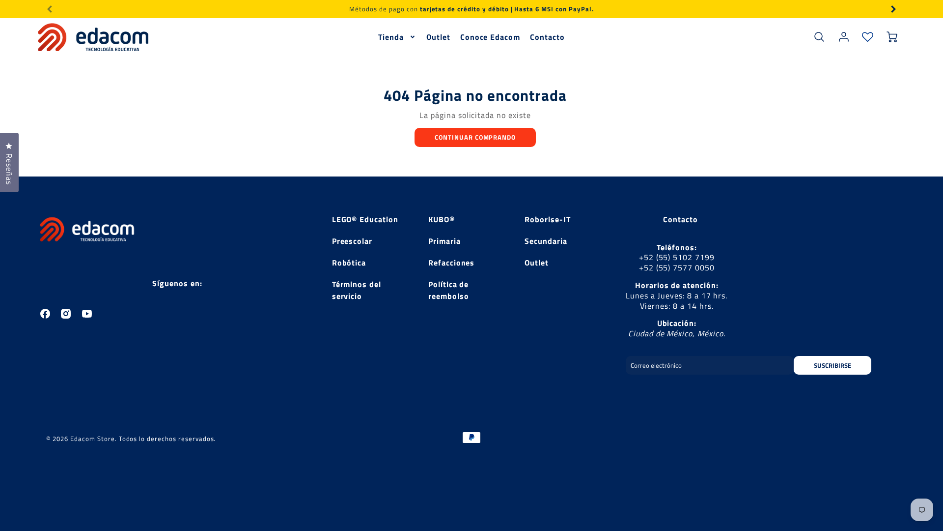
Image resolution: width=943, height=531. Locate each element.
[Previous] (50, 9)
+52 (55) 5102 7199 (677, 257)
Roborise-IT (548, 219)
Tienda (391, 37)
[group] (471, 9)
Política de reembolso (448, 290)
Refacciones (451, 262)
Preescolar (352, 241)
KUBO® (441, 219)
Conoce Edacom (490, 37)
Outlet (438, 37)
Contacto (547, 37)
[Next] (893, 9)
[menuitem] (397, 37)
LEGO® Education (365, 219)
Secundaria (546, 241)
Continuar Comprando (475, 137)
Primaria (444, 241)
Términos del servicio (357, 290)
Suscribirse (832, 365)
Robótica (349, 262)
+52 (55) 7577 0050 (677, 267)
